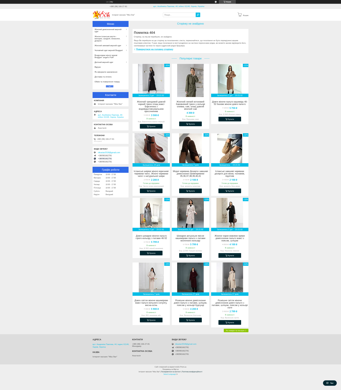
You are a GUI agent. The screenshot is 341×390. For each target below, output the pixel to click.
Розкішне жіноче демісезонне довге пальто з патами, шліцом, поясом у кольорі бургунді (190, 302)
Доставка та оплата (103, 77)
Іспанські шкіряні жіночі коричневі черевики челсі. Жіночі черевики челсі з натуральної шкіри (151, 173)
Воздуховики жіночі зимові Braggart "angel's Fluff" (106, 56)
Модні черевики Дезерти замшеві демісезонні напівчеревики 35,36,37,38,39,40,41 (190, 173)
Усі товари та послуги (235, 330)
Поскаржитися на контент (171, 372)
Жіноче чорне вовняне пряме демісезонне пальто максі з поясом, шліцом (230, 238)
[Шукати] (198, 15)
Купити (152, 126)
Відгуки (98, 67)
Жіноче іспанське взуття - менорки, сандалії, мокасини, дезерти (107, 38)
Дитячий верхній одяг (104, 62)
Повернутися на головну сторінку (154, 49)
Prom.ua (183, 367)
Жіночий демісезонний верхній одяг (108, 30)
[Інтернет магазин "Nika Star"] (101, 15)
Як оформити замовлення (106, 72)
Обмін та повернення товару (107, 82)
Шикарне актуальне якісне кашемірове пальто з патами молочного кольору (190, 238)
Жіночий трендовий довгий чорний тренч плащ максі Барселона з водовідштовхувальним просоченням (151, 107)
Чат (332, 383)
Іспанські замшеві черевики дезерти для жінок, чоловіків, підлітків (230, 173)
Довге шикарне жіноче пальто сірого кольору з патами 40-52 (151, 237)
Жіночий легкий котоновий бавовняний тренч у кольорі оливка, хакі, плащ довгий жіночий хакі (190, 105)
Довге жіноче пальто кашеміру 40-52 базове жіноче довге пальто (229, 103)
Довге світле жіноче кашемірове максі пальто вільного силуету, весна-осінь (151, 302)
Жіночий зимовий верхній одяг (108, 45)
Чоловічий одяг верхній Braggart (109, 50)
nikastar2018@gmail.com (109, 152)
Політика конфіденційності (192, 372)
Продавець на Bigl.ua (171, 369)
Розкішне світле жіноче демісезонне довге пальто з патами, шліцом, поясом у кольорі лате (230, 304)
